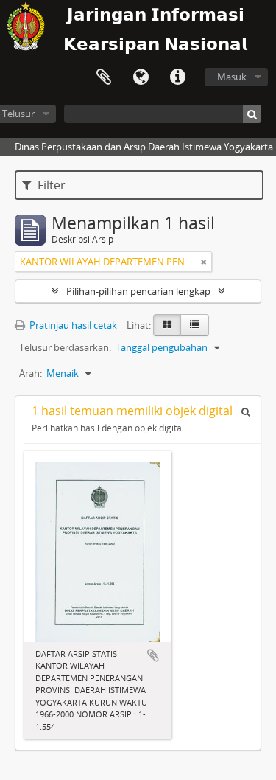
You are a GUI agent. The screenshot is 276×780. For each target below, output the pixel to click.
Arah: (30, 373)
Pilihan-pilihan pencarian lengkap (138, 291)
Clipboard (103, 77)
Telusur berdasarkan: (65, 347)
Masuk (232, 76)
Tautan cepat (177, 77)
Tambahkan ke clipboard (153, 655)
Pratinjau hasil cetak (72, 325)
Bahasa (140, 77)
